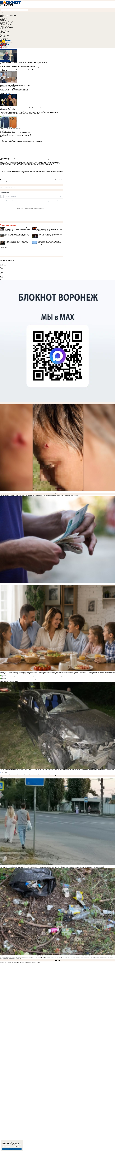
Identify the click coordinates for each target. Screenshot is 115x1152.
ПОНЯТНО (12, 1149)
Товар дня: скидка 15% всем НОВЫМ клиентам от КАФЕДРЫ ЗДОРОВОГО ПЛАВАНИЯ (21, 134)
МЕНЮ (1, 12)
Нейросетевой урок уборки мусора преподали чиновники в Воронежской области (94, 583)
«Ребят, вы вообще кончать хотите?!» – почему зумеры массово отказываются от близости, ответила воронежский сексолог (29, 111)
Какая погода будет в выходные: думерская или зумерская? (14, 90)
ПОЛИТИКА (3, 30)
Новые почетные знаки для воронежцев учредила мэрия (68, 495)
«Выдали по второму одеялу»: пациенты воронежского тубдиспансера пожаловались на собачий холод (24, 69)
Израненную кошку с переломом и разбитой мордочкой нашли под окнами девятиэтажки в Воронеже (61, 955)
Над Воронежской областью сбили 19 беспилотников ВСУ (78, 957)
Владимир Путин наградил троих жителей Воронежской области (14, 672)
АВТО (1, 14)
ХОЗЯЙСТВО (3, 36)
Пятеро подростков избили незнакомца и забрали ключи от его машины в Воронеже (18, 957)
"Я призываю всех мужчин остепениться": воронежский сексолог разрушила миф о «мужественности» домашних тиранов (29, 112)
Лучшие (8, 200)
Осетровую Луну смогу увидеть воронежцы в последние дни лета (14, 777)
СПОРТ (1, 34)
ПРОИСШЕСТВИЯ (4, 31)
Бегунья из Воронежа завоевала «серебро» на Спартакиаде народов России (40, 673)
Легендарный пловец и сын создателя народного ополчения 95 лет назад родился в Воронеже (37, 495)
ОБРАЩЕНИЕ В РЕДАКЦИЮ (7, 27)
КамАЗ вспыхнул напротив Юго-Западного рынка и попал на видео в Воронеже (86, 867)
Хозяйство (2, 92)
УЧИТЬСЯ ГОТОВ (8, 42)
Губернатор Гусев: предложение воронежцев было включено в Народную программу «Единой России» (76, 673)
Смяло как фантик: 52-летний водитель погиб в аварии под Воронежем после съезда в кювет (19, 769)
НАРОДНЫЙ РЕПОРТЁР (6, 24)
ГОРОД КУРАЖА (4, 18)
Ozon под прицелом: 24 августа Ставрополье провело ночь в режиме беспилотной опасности (20, 676)
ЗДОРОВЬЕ (3, 19)
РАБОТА (9, 40)
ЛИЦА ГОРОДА (3, 23)
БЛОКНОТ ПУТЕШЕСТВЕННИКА (8, 15)
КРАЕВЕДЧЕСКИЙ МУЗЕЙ (6, 22)
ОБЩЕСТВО (3, 28)
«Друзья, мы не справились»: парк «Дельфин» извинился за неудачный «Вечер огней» (56, 769)
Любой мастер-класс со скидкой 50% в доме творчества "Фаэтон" (15, 132)
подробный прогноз (4, 260)
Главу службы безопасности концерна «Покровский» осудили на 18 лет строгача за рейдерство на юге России (23, 679)
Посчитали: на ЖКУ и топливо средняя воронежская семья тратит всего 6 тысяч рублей (60, 583)
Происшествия (3, 158)
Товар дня (2, 115)
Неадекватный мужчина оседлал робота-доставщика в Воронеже (52, 867)
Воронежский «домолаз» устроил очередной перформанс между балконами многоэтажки (19, 962)
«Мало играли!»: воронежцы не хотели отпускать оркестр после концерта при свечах (18, 867)
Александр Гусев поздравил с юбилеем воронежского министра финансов (51, 957)
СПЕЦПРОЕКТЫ (4, 32)
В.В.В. (1, 16)
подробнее (11, 260)
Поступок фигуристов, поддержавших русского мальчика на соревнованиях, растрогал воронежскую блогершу (68, 679)
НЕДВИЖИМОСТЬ (4, 26)
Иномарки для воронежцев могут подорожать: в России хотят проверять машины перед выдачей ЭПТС (21, 583)
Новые (2, 200)
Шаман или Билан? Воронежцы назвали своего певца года (14, 89)
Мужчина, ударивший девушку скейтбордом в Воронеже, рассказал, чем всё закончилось (46, 672)
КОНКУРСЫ (3, 20)
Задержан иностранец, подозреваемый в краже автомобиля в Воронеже (54, 676)
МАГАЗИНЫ (7, 47)
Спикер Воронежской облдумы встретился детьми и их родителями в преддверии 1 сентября (83, 672)
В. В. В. (2, 136)
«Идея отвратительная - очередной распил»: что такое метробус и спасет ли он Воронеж (21, 88)
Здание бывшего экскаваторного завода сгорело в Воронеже (97, 955)
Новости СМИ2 (3, 247)
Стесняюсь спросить (5, 93)
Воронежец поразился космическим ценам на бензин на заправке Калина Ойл (18, 66)
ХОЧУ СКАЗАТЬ (4, 38)
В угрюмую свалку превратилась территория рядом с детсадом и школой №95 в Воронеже (19, 955)
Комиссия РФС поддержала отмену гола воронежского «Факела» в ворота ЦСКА (90, 769)
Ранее (13, 200)
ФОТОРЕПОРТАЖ (4, 35)
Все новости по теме (5, 65)
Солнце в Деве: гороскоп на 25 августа (9, 495)
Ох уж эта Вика (3, 70)
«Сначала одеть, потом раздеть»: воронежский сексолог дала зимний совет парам (20, 113)
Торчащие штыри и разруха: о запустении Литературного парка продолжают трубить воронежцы (23, 67)
